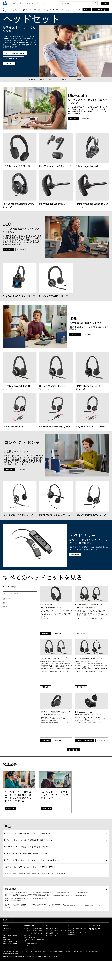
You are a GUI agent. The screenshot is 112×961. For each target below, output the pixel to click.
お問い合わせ (6, 931)
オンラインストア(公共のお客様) (33, 933)
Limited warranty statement (10, 953)
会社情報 (5, 926)
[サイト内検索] (95, 3)
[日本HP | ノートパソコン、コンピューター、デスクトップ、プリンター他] (5, 3)
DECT (42, 80)
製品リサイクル (20, 951)
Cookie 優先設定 (93, 951)
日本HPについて (7, 928)
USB (50, 80)
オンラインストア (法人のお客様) (33, 931)
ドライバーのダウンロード (53, 928)
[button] (56, 889)
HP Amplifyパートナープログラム (77, 932)
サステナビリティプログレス (11, 944)
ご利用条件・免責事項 (72, 951)
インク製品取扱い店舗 (30, 943)
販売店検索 (27, 935)
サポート (48, 926)
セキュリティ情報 (51, 935)
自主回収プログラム (8, 951)
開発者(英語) (71, 934)
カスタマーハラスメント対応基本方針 (53, 951)
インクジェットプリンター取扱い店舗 (34, 940)
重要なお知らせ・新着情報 (10, 935)
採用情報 (5, 937)
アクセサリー (79, 80)
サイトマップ (83, 951)
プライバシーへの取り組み (33, 951)
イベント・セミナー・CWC (10, 941)
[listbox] (20, 599)
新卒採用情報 (6, 939)
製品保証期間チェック (52, 933)
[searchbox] (76, 3)
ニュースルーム (7, 933)
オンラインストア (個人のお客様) (33, 928)
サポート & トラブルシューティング (56, 931)
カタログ (26, 945)
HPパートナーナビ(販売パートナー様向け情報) (77, 929)
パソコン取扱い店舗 (29, 937)
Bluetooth (32, 80)
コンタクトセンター (63, 80)
